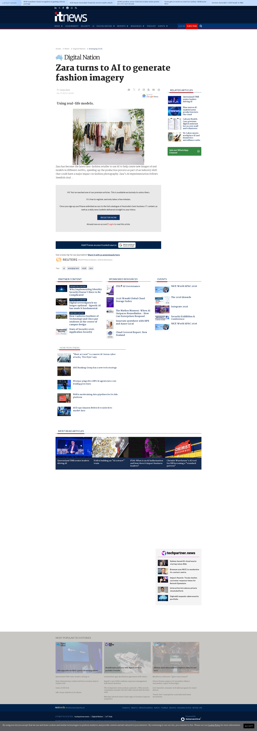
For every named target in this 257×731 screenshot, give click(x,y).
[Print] (158, 90)
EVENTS (161, 26)
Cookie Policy (214, 725)
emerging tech (73, 268)
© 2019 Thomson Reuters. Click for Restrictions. (95, 260)
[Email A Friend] (153, 90)
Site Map (195, 708)
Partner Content (70, 279)
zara (91, 268)
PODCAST (151, 26)
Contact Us (126, 708)
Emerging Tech (95, 48)
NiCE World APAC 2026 (184, 286)
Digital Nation (79, 48)
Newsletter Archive (184, 708)
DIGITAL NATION (104, 26)
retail (84, 268)
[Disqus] (104, 507)
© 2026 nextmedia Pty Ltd (75, 708)
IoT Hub (108, 716)
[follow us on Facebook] (63, 8)
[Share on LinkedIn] (144, 90)
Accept (249, 726)
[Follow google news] (150, 96)
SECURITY (85, 26)
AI (93, 26)
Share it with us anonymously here (104, 255)
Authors (157, 708)
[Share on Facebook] (139, 90)
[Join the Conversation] (128, 90)
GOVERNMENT (71, 26)
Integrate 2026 (179, 307)
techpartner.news (81, 716)
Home (58, 48)
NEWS (57, 26)
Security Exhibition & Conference (183, 318)
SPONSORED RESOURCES (123, 279)
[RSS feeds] (76, 8)
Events (162, 279)
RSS (200, 708)
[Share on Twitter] (134, 90)
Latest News (9, 3)
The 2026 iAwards (181, 297)
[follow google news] (67, 8)
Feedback (164, 708)
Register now (108, 217)
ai (64, 268)
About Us (134, 708)
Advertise (172, 708)
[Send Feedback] (148, 90)
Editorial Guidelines (146, 708)
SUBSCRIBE (192, 26)
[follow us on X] (59, 8)
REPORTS (121, 26)
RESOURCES (136, 26)
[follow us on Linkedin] (56, 8)
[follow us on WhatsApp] (72, 8)
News (67, 48)
